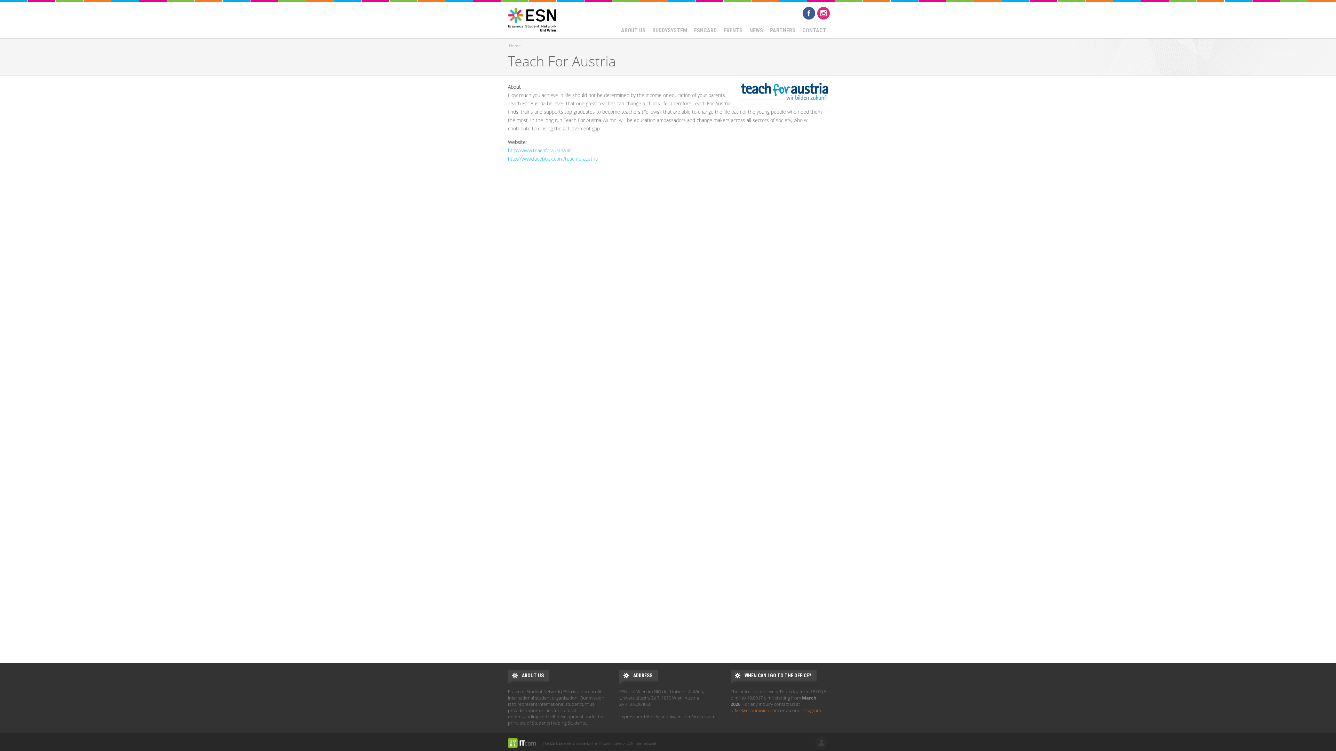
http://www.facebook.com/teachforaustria (553, 158)
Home (515, 46)
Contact (814, 30)
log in (821, 742)
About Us (633, 30)
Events (733, 30)
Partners (782, 30)
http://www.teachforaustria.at (539, 150)
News (756, 30)
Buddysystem (669, 30)
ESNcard (705, 30)
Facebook (809, 13)
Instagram (823, 13)
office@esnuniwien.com (755, 710)
